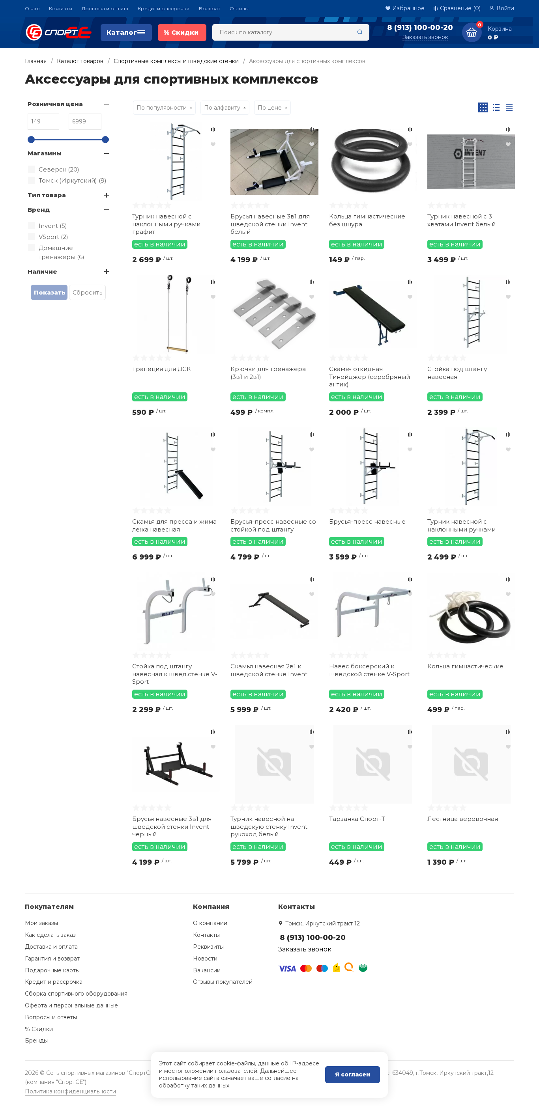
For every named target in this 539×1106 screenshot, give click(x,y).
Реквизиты (208, 946)
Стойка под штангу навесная (457, 372)
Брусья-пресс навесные (367, 521)
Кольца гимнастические (465, 666)
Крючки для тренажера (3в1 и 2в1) (268, 372)
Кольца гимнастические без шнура (367, 220)
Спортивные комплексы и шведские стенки (176, 61)
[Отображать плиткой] (483, 107)
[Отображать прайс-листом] (509, 107)
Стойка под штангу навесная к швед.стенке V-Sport (174, 673)
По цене (270, 107)
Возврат (209, 8)
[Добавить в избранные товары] (213, 144)
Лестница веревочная (462, 819)
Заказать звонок (425, 37)
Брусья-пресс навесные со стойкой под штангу (273, 525)
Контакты (60, 8)
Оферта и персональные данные (71, 1005)
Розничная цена (55, 104)
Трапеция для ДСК (161, 369)
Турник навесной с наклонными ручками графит (166, 224)
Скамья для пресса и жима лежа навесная (174, 525)
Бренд (39, 209)
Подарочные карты (52, 970)
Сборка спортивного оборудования (76, 993)
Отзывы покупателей (223, 981)
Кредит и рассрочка (163, 8)
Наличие (42, 271)
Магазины (45, 153)
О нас (32, 8)
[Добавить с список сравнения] (213, 129)
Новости (205, 958)
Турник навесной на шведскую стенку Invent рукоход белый (268, 826)
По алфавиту (222, 107)
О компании (210, 923)
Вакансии (207, 970)
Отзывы (239, 8)
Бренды (36, 1040)
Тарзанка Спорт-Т (357, 819)
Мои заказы (41, 923)
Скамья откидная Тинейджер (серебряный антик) (369, 376)
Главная (36, 61)
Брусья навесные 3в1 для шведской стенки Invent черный (171, 826)
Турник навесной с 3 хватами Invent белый (461, 220)
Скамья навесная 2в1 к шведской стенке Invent (268, 670)
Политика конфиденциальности (70, 1091)
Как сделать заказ (50, 934)
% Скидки (39, 1029)
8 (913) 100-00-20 (420, 27)
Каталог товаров (80, 61)
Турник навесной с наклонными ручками (461, 525)
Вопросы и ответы (51, 1017)
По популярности (162, 107)
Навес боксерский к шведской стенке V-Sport (369, 670)
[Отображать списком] (496, 107)
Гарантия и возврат (52, 958)
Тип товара (47, 195)
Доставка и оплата (105, 8)
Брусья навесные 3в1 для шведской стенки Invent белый (270, 224)
